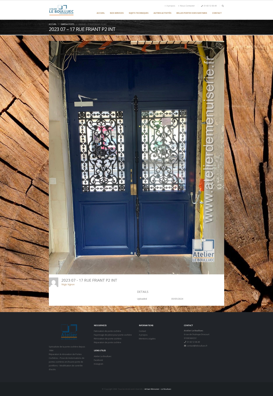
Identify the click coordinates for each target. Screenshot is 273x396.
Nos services (117, 13)
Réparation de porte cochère (107, 342)
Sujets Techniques (138, 13)
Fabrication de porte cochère (107, 331)
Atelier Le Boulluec (102, 356)
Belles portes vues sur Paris (191, 13)
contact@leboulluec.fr (196, 345)
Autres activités (162, 13)
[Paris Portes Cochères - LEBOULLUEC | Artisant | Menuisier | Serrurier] (61, 10)
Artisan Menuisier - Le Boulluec (158, 389)
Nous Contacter (187, 5)
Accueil (101, 13)
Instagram (98, 364)
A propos (171, 5)
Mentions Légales (147, 338)
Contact (217, 13)
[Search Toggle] (222, 6)
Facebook (98, 360)
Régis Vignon (68, 284)
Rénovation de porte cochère (107, 338)
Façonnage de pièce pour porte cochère (113, 335)
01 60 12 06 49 (210, 5)
